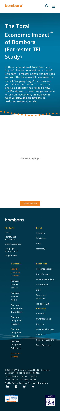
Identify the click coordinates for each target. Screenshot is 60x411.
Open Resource (30, 203)
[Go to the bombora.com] (14, 5)
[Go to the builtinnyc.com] (50, 400)
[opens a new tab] (7, 386)
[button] (46, 6)
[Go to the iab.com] (11, 398)
